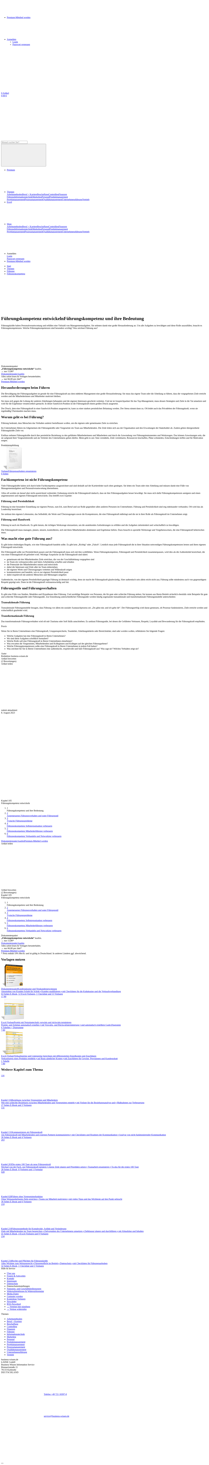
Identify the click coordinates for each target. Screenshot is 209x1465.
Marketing (37, 197)
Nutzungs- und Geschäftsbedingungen (24, 1288)
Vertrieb (85, 199)
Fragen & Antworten (16, 1276)
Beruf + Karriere (29, 194)
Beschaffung (42, 194)
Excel (9, 202)
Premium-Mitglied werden (18, 261)
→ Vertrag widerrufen (17, 1309)
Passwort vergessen (21, 44)
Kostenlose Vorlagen (16, 1299)
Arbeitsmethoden (14, 194)
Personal (45, 197)
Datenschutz (12, 1283)
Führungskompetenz (16, 274)
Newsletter (11, 1301)
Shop (9, 224)
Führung (11, 197)
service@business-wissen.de (56, 1416)
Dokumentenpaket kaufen (12, 374)
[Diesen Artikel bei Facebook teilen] (22, 685)
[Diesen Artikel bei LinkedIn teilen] (107, 685)
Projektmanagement (16, 199)
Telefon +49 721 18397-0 (55, 1394)
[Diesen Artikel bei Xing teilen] (150, 685)
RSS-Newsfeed (14, 1304)
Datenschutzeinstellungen (18, 1286)
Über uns (11, 1273)
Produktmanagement (58, 197)
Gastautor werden (15, 1296)
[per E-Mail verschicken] (22, 707)
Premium (11, 170)
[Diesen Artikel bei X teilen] (65, 685)
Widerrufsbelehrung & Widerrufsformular (25, 1291)
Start (9, 266)
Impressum (12, 1281)
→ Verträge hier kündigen (18, 1306)
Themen (10, 192)
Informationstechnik (23, 197)
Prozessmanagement (34, 199)
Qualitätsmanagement (52, 199)
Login (15, 42)
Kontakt (10, 1278)
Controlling (53, 194)
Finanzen (63, 194)
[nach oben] (2, 1463)
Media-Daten (13, 1294)
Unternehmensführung (72, 199)
